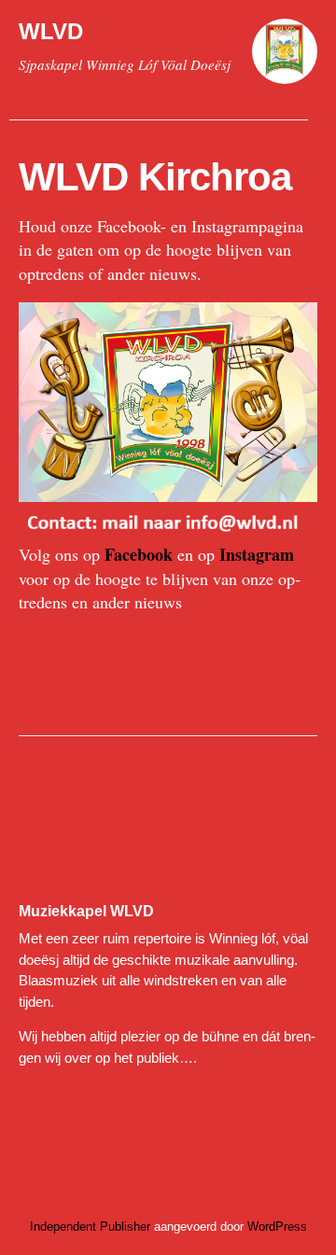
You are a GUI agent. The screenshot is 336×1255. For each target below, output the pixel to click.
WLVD (51, 31)
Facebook (139, 554)
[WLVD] (284, 60)
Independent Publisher (90, 1227)
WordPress (277, 1227)
